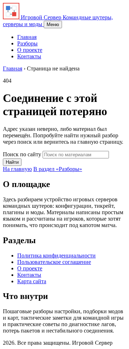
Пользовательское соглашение (54, 262)
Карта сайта (31, 281)
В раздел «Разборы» (57, 169)
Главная (27, 37)
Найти (12, 162)
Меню (53, 24)
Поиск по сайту (22, 154)
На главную (17, 169)
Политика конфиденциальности (56, 255)
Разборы (27, 43)
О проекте (29, 50)
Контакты (29, 56)
